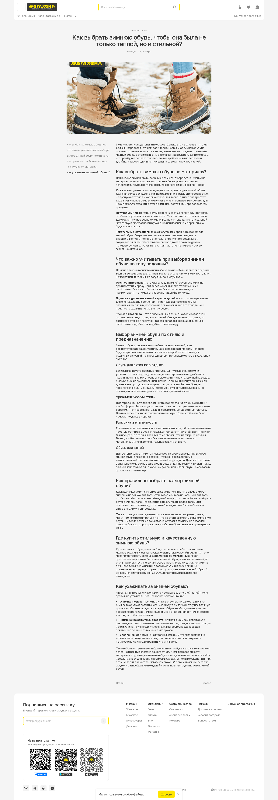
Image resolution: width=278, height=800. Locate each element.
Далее (207, 683)
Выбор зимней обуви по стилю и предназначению (87, 155)
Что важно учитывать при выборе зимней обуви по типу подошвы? (88, 150)
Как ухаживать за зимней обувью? (88, 172)
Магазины (70, 15)
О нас (151, 709)
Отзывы (153, 715)
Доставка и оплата (210, 709)
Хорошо (166, 794)
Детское (131, 726)
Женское (132, 709)
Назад (120, 683)
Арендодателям (179, 715)
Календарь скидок (50, 15)
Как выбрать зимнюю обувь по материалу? (86, 144)
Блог (144, 30)
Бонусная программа (247, 15)
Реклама (174, 720)
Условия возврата (209, 715)
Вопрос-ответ (207, 720)
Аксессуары (134, 720)
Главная (135, 30)
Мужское (132, 715)
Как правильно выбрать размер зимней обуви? (86, 161)
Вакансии (154, 726)
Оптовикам (176, 709)
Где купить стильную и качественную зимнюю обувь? (86, 167)
